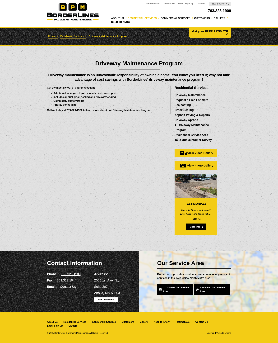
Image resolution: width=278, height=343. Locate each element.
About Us (117, 18)
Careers (201, 3)
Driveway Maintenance (190, 95)
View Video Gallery (200, 153)
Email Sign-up (186, 3)
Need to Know (120, 22)
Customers (202, 18)
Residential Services (142, 18)
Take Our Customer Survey (193, 140)
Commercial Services (175, 18)
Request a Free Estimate (191, 100)
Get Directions (106, 299)
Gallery (219, 18)
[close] (226, 34)
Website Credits (223, 333)
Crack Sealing (184, 110)
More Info (195, 226)
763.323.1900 (219, 11)
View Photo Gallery (200, 165)
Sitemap (210, 333)
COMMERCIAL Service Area (176, 289)
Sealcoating (183, 105)
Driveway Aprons (186, 120)
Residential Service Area (191, 135)
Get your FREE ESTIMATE (210, 31)
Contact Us (169, 3)
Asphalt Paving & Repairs (192, 115)
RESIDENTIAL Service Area (212, 289)
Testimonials (153, 3)
